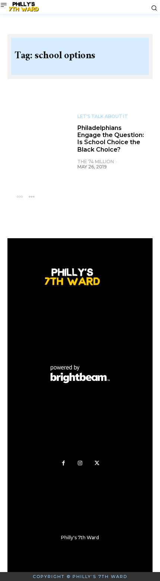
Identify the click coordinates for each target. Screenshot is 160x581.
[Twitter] (96, 463)
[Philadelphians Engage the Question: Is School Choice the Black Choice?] (42, 134)
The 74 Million (95, 161)
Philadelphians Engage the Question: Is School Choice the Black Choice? (110, 138)
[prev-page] (19, 196)
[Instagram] (80, 463)
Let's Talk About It (102, 116)
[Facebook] (63, 463)
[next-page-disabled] (31, 196)
